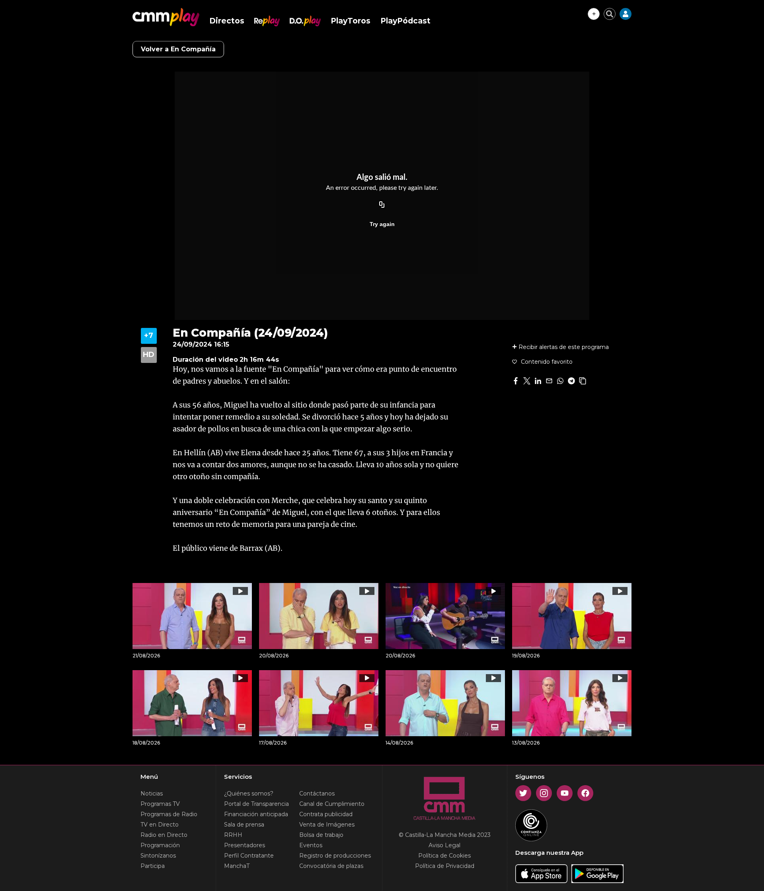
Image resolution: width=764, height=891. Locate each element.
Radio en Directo (163, 834)
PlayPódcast (405, 20)
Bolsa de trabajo (321, 834)
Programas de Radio (168, 814)
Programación (160, 845)
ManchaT (236, 866)
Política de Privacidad (444, 866)
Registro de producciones (335, 855)
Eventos (310, 845)
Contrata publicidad (326, 814)
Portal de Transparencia (256, 803)
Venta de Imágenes (327, 824)
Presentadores (244, 845)
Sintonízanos (158, 855)
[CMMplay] (166, 17)
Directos (226, 20)
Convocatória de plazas (331, 866)
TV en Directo (159, 824)
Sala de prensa (244, 824)
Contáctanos (317, 793)
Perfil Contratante (249, 855)
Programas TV (160, 803)
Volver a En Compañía (178, 49)
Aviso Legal (444, 845)
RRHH (233, 834)
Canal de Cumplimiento (331, 803)
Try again (382, 224)
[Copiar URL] (382, 205)
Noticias (151, 793)
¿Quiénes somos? (248, 793)
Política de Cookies (444, 855)
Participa (152, 866)
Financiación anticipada (256, 814)
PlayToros (350, 20)
